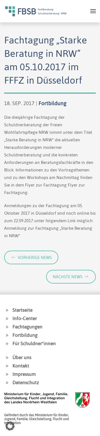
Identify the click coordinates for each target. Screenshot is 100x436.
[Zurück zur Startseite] (36, 11)
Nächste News (67, 277)
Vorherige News (35, 257)
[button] (93, 11)
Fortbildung (52, 103)
